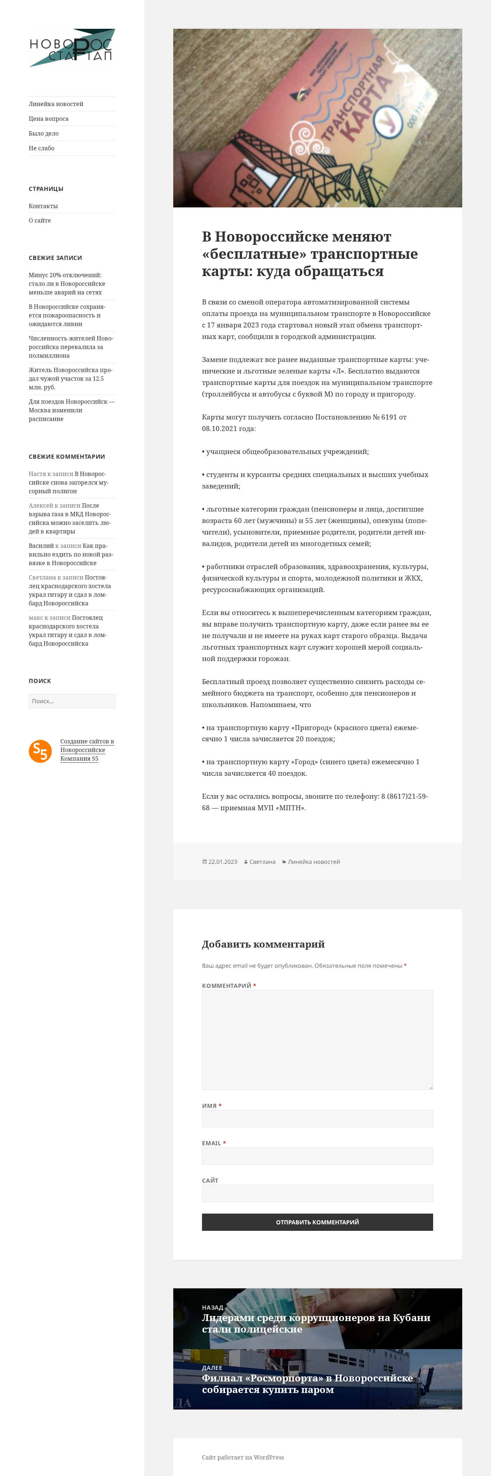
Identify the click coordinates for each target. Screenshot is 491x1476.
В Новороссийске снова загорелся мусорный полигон (69, 482)
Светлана (262, 862)
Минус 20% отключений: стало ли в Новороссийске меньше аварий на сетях (67, 283)
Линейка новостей (56, 104)
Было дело (44, 133)
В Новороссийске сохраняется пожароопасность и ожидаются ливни (67, 315)
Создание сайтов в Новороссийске (87, 745)
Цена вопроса (49, 119)
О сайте (40, 220)
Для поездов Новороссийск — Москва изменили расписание (72, 410)
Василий (41, 546)
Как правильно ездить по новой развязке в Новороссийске (71, 554)
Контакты (43, 206)
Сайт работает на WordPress (243, 1457)
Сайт (210, 1180)
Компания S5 (79, 758)
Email (214, 1143)
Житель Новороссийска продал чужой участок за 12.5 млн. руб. (71, 378)
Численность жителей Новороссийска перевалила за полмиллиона (71, 346)
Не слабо (41, 148)
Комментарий (229, 986)
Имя (212, 1106)
